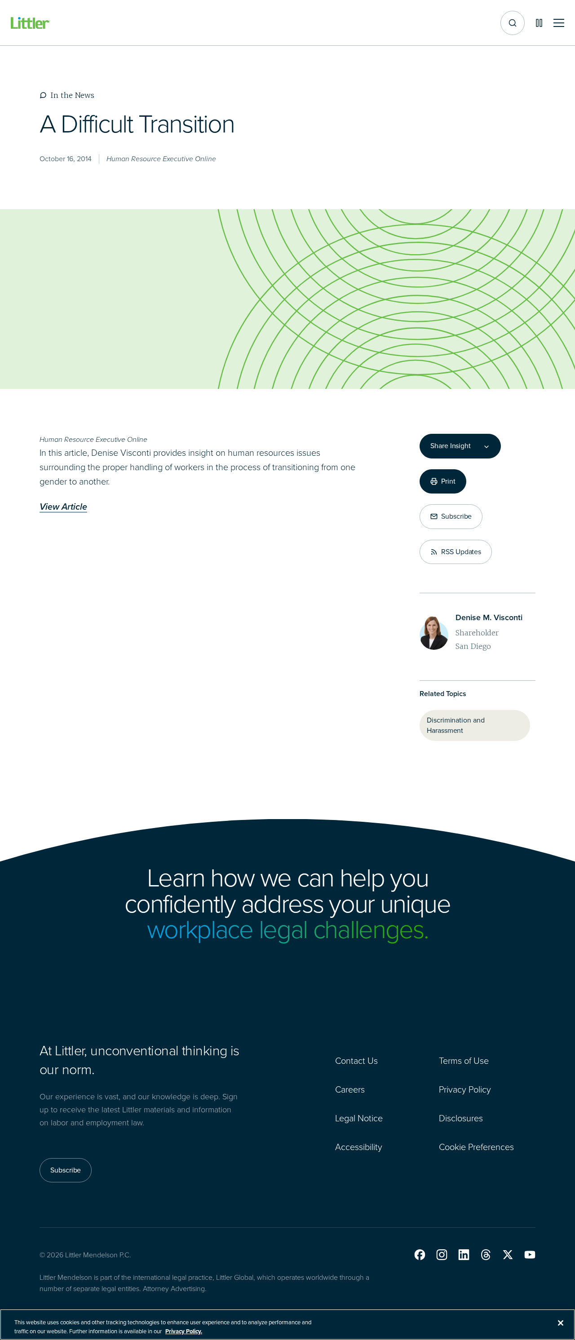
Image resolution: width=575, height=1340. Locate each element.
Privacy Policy (465, 1089)
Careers (350, 1089)
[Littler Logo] (30, 23)
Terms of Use (464, 1060)
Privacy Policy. (183, 1331)
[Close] (561, 1323)
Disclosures (461, 1118)
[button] (419, 1254)
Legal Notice (359, 1118)
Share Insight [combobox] (450, 446)
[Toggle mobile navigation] (558, 23)
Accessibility (358, 1147)
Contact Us (356, 1060)
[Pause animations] (539, 23)
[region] (287, 1324)
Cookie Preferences (476, 1147)
